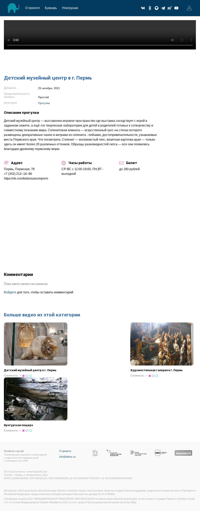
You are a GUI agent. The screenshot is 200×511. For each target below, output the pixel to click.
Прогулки (44, 103)
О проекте (32, 8)
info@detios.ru (67, 456)
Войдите (10, 292)
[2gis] (156, 8)
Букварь (51, 8)
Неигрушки (70, 8)
